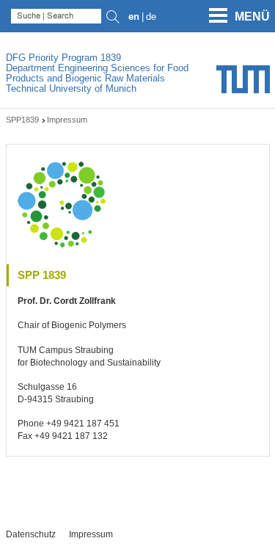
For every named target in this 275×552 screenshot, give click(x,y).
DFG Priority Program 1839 (63, 57)
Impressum (91, 534)
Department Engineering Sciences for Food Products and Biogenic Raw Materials (97, 73)
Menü (252, 16)
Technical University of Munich (71, 88)
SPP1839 (22, 119)
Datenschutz (31, 534)
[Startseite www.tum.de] (243, 84)
